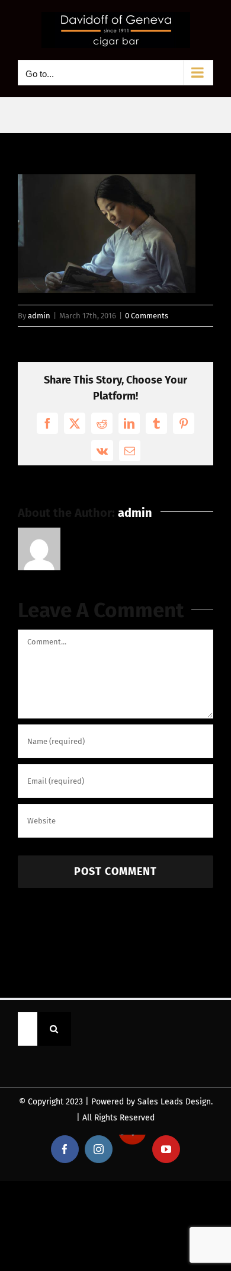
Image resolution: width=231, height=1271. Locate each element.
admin (39, 315)
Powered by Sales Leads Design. (152, 1102)
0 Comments (146, 315)
